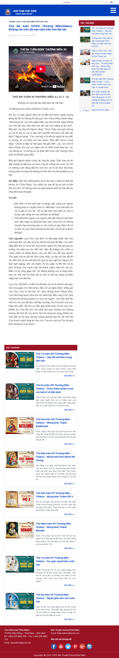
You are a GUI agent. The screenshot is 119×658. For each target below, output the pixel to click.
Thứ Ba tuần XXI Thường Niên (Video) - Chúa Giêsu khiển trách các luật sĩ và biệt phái (54, 388)
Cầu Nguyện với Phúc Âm (35, 22)
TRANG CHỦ (14, 22)
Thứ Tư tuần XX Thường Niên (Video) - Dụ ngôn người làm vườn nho (55, 561)
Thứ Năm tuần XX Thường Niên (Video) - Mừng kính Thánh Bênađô (53, 527)
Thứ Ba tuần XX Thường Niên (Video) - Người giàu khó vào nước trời (55, 598)
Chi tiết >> (69, 375)
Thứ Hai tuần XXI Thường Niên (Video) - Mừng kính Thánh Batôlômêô (53, 423)
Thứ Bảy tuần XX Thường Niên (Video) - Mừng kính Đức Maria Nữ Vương (55, 457)
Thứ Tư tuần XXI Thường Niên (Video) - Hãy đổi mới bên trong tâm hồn (54, 357)
